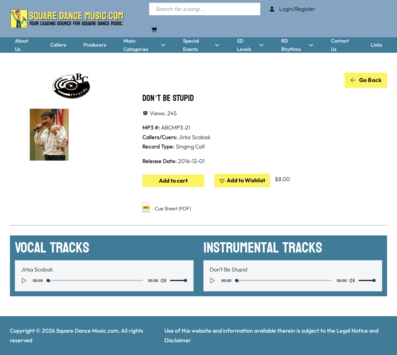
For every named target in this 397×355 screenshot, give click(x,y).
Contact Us (340, 45)
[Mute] (163, 280)
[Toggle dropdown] (163, 45)
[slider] (178, 280)
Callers (58, 45)
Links (376, 45)
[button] (242, 181)
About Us (21, 45)
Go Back (370, 80)
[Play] (24, 280)
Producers (94, 45)
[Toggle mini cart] (154, 29)
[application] (104, 280)
